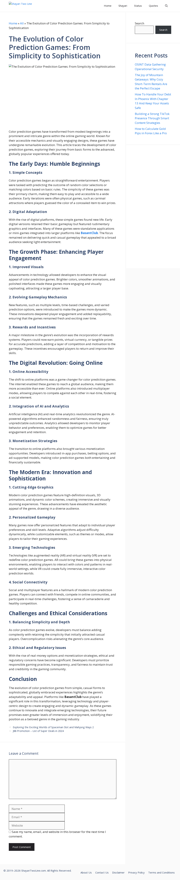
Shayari (122, 5)
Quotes (153, 5)
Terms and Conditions (161, 872)
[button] (166, 5)
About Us (86, 872)
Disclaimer (118, 872)
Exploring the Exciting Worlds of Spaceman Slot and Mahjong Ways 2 (53, 727)
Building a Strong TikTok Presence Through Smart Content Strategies (152, 118)
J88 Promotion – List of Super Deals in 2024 (38, 731)
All (22, 23)
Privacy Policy (136, 872)
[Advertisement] (153, 206)
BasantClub (89, 233)
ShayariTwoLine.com (33, 870)
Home (107, 5)
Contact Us (102, 872)
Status (138, 5)
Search (139, 23)
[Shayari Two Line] (25, 5)
